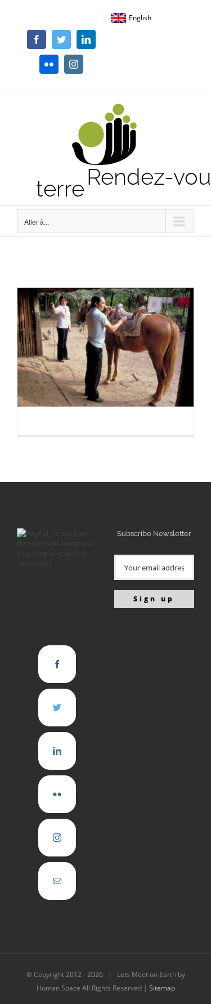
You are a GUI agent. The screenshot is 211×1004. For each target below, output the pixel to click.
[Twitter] (57, 707)
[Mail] (57, 881)
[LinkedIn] (57, 751)
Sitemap (162, 988)
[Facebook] (57, 664)
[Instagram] (57, 837)
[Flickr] (57, 794)
